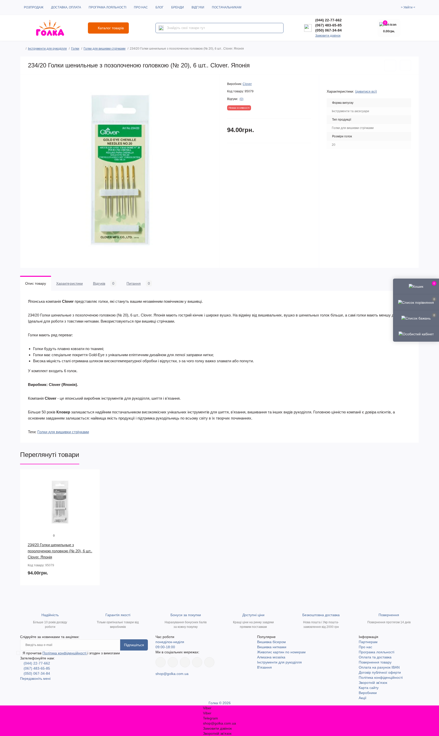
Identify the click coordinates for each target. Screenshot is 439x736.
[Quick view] (92, 477)
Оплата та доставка (375, 657)
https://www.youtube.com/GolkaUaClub (185, 662)
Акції (362, 698)
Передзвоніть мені (35, 678)
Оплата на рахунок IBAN (379, 667)
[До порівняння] (405, 65)
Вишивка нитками (271, 647)
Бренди (177, 7)
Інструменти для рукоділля (47, 48)
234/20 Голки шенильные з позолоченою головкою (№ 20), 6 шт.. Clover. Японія (60, 551)
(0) (241, 99)
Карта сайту (369, 688)
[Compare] (92, 496)
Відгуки (198, 7)
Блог (159, 7)
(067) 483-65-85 (328, 25)
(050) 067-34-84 (328, 30)
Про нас (141, 7)
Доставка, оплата (66, 7)
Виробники (368, 693)
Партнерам (368, 642)
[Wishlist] (92, 486)
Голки (75, 48)
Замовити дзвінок (327, 35)
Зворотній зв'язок (373, 683)
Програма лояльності (107, 7)
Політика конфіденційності (64, 653)
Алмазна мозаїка (271, 657)
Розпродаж (33, 7)
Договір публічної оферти (380, 672)
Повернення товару (375, 662)
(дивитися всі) (366, 91)
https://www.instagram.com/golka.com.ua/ (173, 662)
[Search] (161, 28)
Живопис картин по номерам (281, 652)
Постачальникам (226, 7)
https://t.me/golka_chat (209, 662)
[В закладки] (390, 65)
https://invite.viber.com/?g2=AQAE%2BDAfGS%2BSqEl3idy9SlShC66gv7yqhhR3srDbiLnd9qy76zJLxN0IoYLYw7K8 (197, 662)
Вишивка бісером (271, 642)
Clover (247, 84)
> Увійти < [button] (408, 7)
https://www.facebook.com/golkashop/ (160, 662)
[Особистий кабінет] (416, 334)
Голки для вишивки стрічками (105, 48)
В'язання (264, 667)
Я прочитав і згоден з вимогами (71, 653)
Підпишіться (134, 645)
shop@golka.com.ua (172, 674)
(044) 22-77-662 (328, 20)
